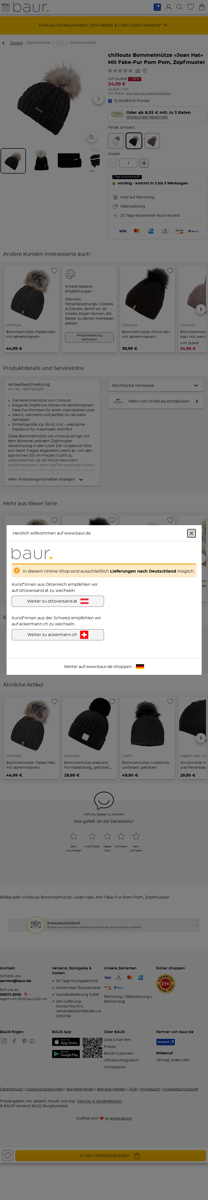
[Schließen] (191, 533)
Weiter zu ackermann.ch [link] (52, 635)
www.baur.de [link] (99, 667)
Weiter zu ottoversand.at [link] (52, 601)
